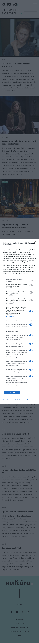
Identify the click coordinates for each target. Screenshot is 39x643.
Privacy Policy (31, 400)
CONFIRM (12, 392)
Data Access (19, 400)
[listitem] (19, 280)
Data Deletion (7, 400)
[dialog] (19, 321)
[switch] (31, 285)
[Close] (35, 243)
